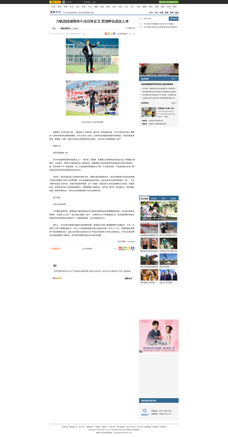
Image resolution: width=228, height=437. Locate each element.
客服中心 (105, 427)
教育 (151, 7)
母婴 (157, 7)
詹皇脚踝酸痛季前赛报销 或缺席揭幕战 (157, 84)
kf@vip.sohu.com (165, 414)
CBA (156, 13)
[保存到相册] (98, 122)
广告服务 (97, 427)
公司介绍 (140, 427)
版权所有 (137, 430)
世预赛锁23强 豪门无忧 (166, 108)
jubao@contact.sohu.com (123, 433)
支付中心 (82, 427)
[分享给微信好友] (124, 248)
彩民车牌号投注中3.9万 (63, 271)
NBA (90, 7)
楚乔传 (168, 27)
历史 (78, 7)
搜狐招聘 (89, 427)
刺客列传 (174, 27)
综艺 (163, 199)
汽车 (126, 7)
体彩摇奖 (127, 271)
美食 (169, 7)
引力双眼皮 (170, 24)
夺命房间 (162, 24)
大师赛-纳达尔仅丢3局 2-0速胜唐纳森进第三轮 (158, 98)
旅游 (163, 7)
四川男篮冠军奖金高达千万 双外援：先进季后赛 (159, 95)
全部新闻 (155, 427)
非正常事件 (148, 27)
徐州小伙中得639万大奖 (112, 271)
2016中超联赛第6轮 (70, 13)
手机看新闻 (123, 34)
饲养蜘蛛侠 (155, 24)
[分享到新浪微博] (106, 34)
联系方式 (112, 427)
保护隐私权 (121, 427)
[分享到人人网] (114, 34)
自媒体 (173, 199)
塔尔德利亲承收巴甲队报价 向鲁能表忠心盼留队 (159, 92)
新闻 (59, 7)
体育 (84, 7)
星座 (175, 7)
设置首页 (65, 427)
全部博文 (163, 427)
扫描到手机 (131, 28)
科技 (120, 7)
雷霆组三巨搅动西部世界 (157, 124)
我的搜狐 (87, 2)
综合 (177, 13)
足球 (172, 13)
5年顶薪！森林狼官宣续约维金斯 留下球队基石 (158, 88)
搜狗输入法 (73, 427)
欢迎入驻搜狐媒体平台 (170, 2)
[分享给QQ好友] (111, 34)
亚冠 (166, 13)
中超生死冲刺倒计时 (156, 121)
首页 (53, 7)
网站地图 (147, 427)
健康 (144, 7)
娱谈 (102, 7)
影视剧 (154, 199)
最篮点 (144, 124)
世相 (114, 7)
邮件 (94, 2)
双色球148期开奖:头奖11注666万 (87, 271)
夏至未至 (155, 27)
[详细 (166, 117)
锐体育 (144, 121)
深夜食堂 (162, 27)
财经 (108, 7)
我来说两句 (69, 28)
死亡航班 (147, 24)
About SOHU (131, 427)
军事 (65, 7)
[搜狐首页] (55, 2)
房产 (132, 7)
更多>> (174, 79)
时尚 (138, 7)
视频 (96, 7)
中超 (161, 13)
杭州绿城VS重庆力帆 (86, 13)
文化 (71, 7)
